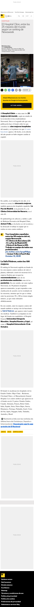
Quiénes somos (6, 579)
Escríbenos (5, 588)
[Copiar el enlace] (20, 90)
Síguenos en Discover (7, 12)
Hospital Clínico (17, 431)
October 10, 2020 (13, 256)
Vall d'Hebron (8, 311)
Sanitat (3, 431)
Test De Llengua (19, 12)
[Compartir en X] (2, 90)
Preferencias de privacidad (11, 601)
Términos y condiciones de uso (12, 593)
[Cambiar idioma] (27, 16)
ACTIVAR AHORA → (17, 105)
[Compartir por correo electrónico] (16, 90)
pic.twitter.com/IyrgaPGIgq (17, 252)
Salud (9, 431)
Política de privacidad (9, 596)
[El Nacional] (2, 16)
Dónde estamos (6, 585)
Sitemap (4, 590)
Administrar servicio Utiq (10, 604)
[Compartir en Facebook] (12, 90)
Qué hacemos (6, 582)
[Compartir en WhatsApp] (5, 90)
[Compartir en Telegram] (9, 90)
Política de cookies (8, 599)
